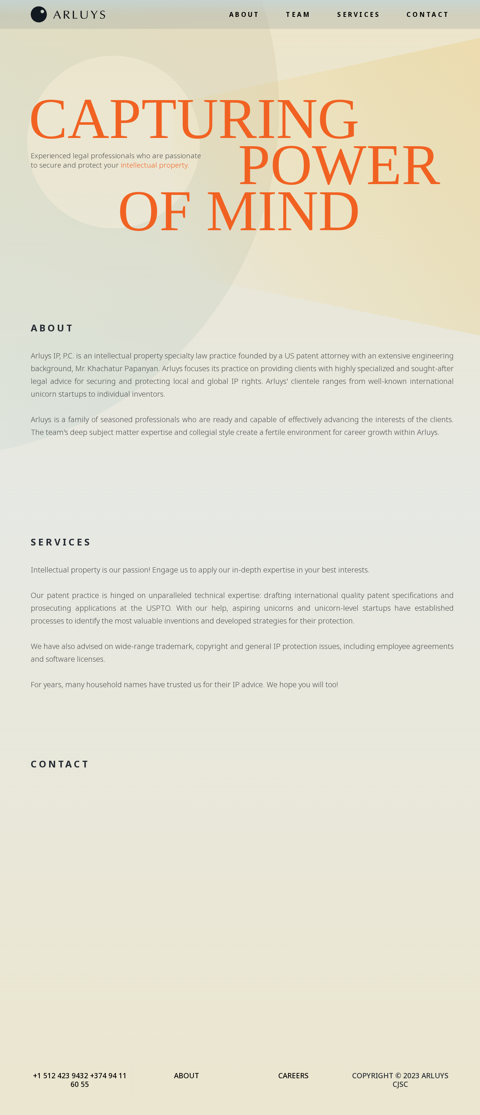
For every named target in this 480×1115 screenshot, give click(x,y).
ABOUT (186, 1076)
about (244, 14)
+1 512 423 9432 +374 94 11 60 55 (80, 1080)
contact (427, 14)
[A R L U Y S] (68, 14)
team (298, 14)
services (358, 14)
